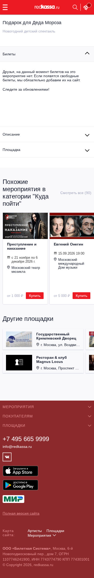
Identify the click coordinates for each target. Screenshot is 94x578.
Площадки (55, 531)
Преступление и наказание (22, 246)
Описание (11, 134)
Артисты (35, 531)
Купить (34, 296)
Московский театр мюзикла (25, 270)
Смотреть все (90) (75, 193)
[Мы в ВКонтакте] (7, 457)
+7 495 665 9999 (26, 438)
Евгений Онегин (68, 244)
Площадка (11, 150)
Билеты (9, 54)
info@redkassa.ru (17, 446)
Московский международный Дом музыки (71, 263)
